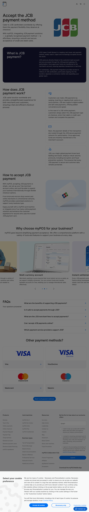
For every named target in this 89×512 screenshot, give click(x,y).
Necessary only (61, 505)
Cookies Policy (48, 500)
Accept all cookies (39, 505)
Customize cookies (80, 505)
